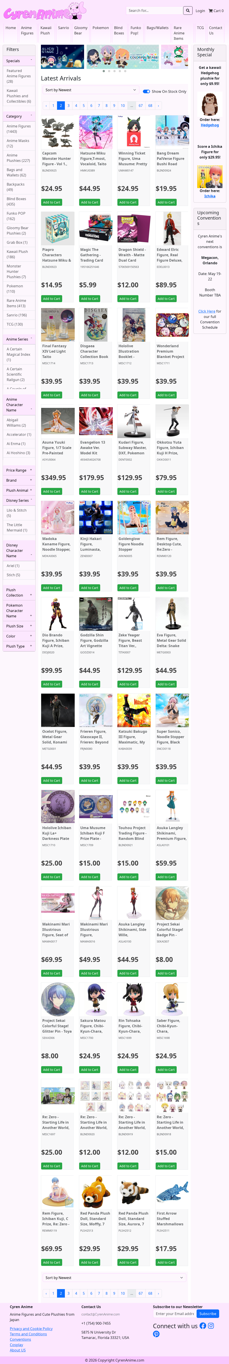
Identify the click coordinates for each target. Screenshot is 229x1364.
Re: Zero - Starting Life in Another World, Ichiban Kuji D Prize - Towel (56, 1127)
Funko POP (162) (16, 216)
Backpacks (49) (16, 187)
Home (11, 27)
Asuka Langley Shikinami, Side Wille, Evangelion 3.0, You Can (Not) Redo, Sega (132, 937)
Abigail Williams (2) (16, 422)
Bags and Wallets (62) (16, 172)
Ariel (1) (13, 565)
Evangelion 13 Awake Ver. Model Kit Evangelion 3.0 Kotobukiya (93, 453)
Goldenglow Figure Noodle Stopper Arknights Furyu (133, 546)
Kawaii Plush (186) (17, 254)
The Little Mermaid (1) (17, 527)
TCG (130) (15, 324)
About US (18, 1350)
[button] (103, 71)
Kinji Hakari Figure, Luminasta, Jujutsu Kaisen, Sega (93, 549)
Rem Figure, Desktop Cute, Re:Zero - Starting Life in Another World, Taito (170, 552)
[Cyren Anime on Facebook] (202, 1325)
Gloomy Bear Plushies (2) (18, 230)
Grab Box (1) (17, 242)
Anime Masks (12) (18, 143)
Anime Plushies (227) (18, 158)
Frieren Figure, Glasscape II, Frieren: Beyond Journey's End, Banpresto (94, 742)
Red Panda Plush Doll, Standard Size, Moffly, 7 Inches (95, 1221)
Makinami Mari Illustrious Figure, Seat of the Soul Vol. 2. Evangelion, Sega (56, 937)
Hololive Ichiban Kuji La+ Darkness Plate (56, 833)
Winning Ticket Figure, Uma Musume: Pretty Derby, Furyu (133, 161)
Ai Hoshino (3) (18, 452)
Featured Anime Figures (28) (19, 76)
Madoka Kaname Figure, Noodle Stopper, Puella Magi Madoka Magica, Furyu (57, 552)
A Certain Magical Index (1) (18, 354)
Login (200, 10)
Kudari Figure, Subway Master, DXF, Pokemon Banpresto (133, 450)
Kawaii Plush (45, 30)
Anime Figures (27, 30)
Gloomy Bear (80, 30)
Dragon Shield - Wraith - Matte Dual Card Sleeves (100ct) (132, 257)
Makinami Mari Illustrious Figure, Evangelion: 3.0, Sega (94, 935)
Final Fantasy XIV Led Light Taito (54, 351)
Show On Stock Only (169, 91)
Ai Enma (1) (16, 443)
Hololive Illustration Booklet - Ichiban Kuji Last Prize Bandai (129, 359)
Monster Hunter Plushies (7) (16, 271)
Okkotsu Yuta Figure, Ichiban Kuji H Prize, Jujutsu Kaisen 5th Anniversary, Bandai (171, 456)
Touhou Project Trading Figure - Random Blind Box (132, 835)
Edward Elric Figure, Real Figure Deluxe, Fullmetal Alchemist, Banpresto (169, 263)
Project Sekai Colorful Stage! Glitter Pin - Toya (57, 1026)
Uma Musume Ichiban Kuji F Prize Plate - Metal (92, 835)
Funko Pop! (136, 30)
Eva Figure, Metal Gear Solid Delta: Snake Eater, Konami (171, 643)
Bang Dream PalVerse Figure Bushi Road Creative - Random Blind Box (170, 166)
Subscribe (207, 1313)
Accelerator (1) (19, 434)
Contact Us (215, 30)
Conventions (20, 1339)
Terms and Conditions (28, 1334)
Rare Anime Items (179, 33)
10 (123, 105)
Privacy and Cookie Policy (31, 1328)
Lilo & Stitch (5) (17, 513)
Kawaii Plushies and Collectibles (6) (19, 96)
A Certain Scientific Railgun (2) (16, 374)
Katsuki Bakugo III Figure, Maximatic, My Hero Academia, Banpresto (133, 742)
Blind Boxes (119, 30)
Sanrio (63, 27)
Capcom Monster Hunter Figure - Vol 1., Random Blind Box (56, 164)
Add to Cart (51, 202)
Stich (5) (13, 574)
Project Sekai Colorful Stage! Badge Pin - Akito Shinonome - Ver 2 (171, 937)
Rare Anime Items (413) (16, 303)
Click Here (206, 311)
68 (150, 105)
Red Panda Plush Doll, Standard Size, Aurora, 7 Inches (133, 1221)
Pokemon (101, 27)
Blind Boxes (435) (16, 201)
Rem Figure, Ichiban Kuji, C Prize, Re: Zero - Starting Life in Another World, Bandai (56, 1227)
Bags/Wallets (158, 27)
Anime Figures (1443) (19, 129)
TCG (200, 27)
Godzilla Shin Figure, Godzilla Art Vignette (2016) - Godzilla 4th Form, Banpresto (94, 648)
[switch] (146, 91)
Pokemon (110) (15, 289)
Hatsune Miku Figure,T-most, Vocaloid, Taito (93, 158)
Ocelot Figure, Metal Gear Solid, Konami (54, 737)
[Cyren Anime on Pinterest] (156, 1334)
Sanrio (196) (17, 315)
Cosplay (16, 1344)
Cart (218, 10)
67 (141, 105)
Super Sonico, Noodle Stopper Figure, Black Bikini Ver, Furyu (171, 739)
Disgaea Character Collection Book (94, 351)
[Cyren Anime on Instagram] (211, 1325)
